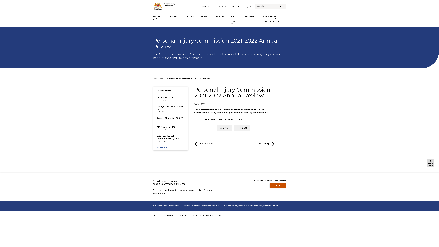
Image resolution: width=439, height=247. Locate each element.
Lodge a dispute (173, 17)
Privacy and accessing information (207, 215)
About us (206, 6)
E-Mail (226, 128)
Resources (219, 16)
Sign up (279, 186)
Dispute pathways (157, 17)
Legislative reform (249, 17)
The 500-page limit (233, 20)
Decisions (189, 16)
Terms (155, 215)
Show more (162, 147)
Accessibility (169, 215)
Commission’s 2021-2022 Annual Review (223, 119)
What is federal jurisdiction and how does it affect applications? (274, 18)
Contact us (221, 6)
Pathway (204, 16)
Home (155, 78)
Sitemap (183, 215)
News (161, 78)
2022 (166, 78)
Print (245, 129)
